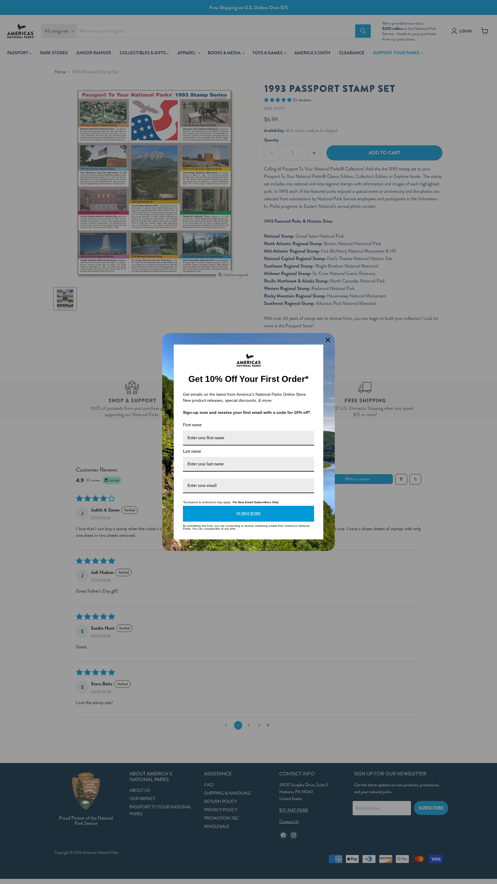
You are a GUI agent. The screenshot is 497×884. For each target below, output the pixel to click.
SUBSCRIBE (248, 513)
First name (192, 424)
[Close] (328, 340)
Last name (192, 451)
